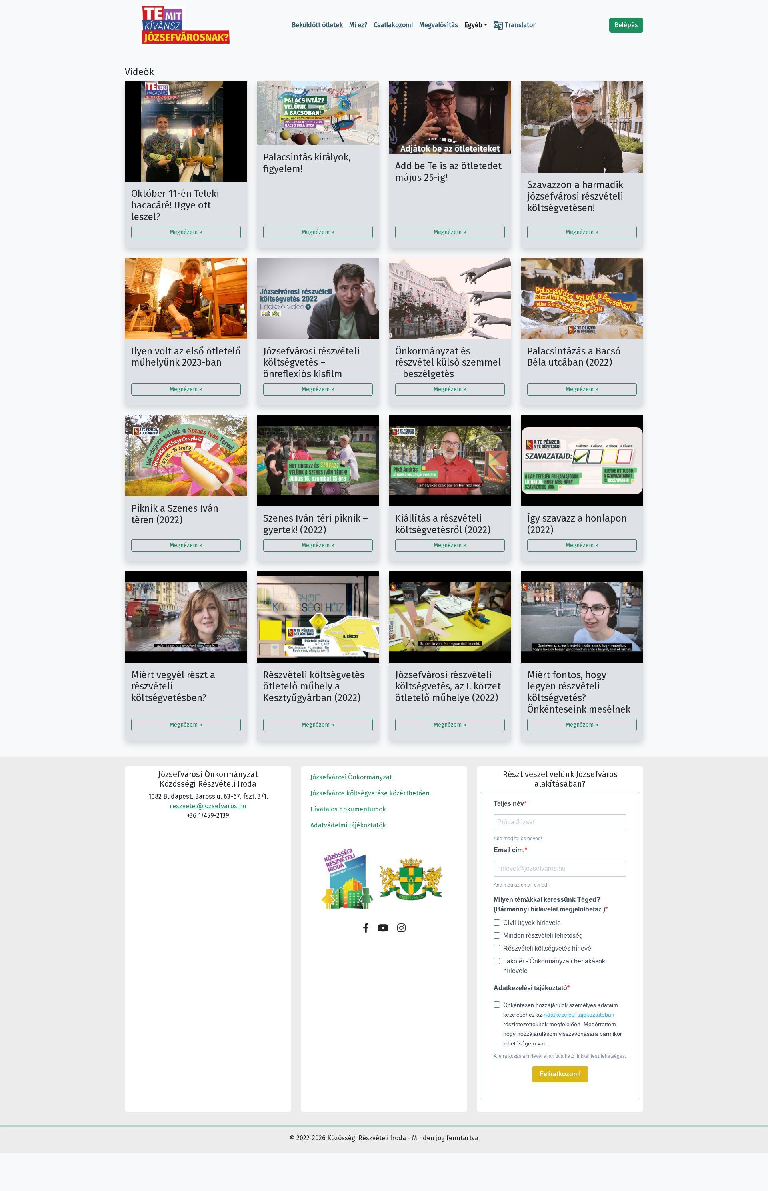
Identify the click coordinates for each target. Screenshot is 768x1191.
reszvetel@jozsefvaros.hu (208, 806)
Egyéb (473, 25)
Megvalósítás (438, 25)
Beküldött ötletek (317, 25)
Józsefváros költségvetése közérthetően (370, 793)
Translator (515, 25)
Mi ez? (358, 25)
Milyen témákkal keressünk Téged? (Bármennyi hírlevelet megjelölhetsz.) (549, 904)
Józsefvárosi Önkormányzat (351, 777)
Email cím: (509, 850)
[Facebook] (365, 928)
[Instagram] (401, 928)
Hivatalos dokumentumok (348, 809)
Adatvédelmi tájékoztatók (348, 825)
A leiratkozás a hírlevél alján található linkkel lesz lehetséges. (560, 1056)
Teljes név (509, 803)
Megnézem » (186, 232)
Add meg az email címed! (521, 885)
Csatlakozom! (393, 25)
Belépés (626, 25)
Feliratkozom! (560, 1074)
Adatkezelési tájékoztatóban (579, 1014)
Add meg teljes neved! (518, 838)
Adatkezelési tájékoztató (530, 988)
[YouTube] (383, 928)
